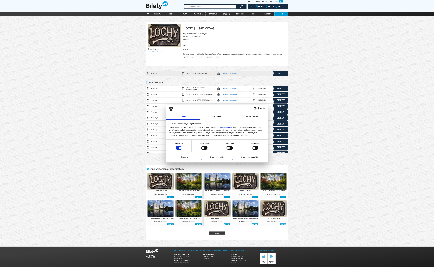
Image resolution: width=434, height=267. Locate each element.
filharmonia (198, 14)
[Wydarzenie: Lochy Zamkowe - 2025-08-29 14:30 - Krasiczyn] (164, 35)
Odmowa (184, 157)
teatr (185, 14)
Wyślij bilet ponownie (181, 256)
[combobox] (210, 6)
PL (281, 1)
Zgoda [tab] (183, 116)
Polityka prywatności (238, 260)
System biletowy (208, 256)
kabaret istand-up (226, 14)
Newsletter (178, 258)
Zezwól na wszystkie (249, 157)
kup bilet (170, 197)
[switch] (204, 148)
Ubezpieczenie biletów (181, 262)
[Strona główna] (157, 8)
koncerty (157, 14)
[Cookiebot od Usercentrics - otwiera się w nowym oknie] (255, 109)
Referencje (206, 258)
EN (286, 1)
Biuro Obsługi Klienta (181, 254)
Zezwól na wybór (217, 157)
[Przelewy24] (150, 258)
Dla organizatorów (209, 254)
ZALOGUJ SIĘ (273, 1)
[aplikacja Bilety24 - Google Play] (272, 263)
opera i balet (212, 14)
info (280, 73)
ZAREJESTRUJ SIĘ (261, 1)
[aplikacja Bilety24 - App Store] (264, 263)
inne (281, 14)
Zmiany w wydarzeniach (182, 260)
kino (171, 14)
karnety (267, 14)
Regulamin (234, 254)
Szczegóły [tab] (217, 116)
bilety (281, 88)
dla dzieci (240, 14)
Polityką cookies (225, 127)
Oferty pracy (235, 262)
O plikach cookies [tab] (251, 116)
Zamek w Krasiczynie (155, 51)
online (253, 14)
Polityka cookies (237, 258)
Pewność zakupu (237, 256)
